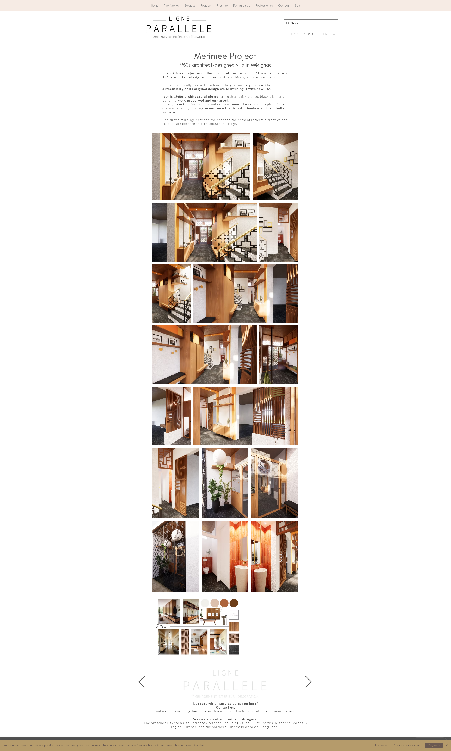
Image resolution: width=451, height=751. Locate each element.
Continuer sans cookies (407, 745)
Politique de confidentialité (189, 745)
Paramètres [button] (381, 745)
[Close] (447, 745)
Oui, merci (434, 745)
